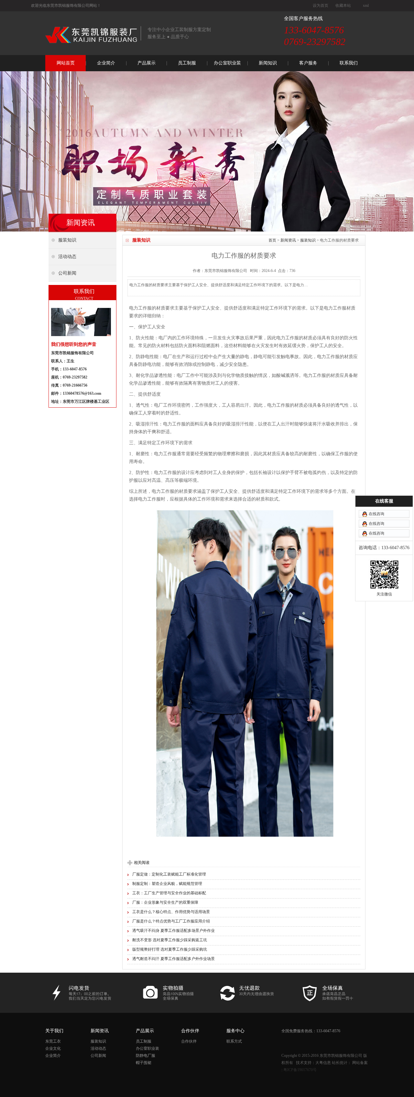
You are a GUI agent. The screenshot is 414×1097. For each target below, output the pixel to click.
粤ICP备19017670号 (300, 1070)
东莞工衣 (53, 1041)
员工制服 (187, 63)
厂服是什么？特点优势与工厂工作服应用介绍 (171, 921)
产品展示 (146, 63)
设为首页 (320, 5)
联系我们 (349, 63)
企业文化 (53, 1048)
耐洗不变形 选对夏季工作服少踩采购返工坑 (169, 940)
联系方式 (234, 1041)
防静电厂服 (145, 1055)
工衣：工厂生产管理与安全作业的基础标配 (169, 893)
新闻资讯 (288, 240)
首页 (272, 240)
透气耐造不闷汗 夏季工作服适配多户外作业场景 (173, 958)
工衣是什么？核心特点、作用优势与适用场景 (171, 912)
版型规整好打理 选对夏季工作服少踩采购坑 (169, 949)
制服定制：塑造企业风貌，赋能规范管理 (167, 883)
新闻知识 (268, 63)
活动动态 (98, 1048)
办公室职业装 (227, 63)
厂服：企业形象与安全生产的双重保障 (165, 902)
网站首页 (66, 63)
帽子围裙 (143, 1062)
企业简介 (106, 63)
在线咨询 (376, 514)
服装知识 (308, 240)
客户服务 (308, 63)
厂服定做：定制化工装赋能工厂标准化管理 (169, 874)
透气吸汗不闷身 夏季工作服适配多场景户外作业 (173, 930)
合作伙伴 (189, 1041)
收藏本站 (343, 5)
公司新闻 (98, 1055)
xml (366, 5)
